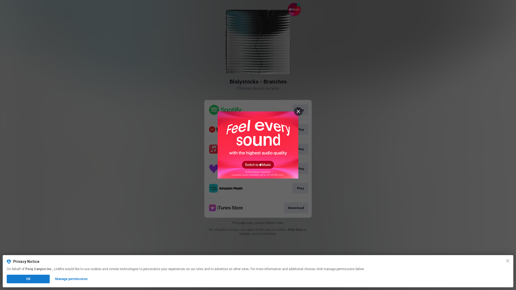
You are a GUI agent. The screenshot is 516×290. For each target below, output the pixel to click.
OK (28, 279)
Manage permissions (71, 279)
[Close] (507, 260)
